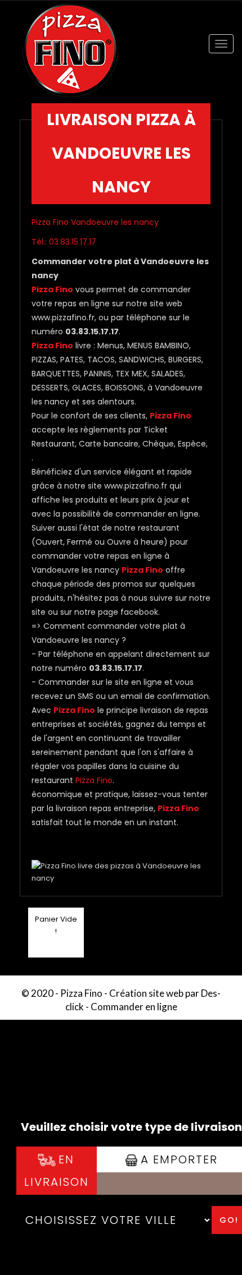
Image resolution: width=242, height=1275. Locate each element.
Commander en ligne (134, 1006)
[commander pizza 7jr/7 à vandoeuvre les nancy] (70, 16)
